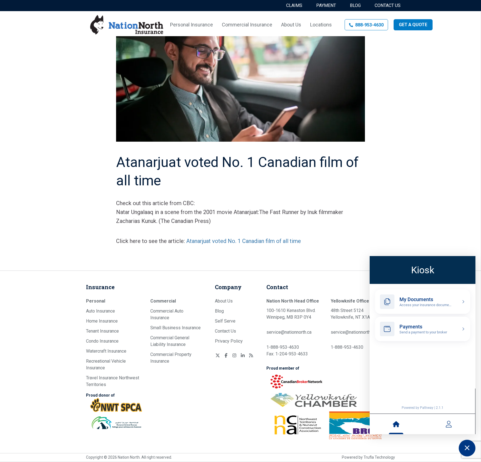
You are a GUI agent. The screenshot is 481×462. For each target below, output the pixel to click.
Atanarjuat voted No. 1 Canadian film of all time (243, 241)
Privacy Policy (229, 341)
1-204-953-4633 (291, 354)
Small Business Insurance (175, 327)
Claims (294, 5)
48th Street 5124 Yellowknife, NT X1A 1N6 (355, 314)
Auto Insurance (100, 311)
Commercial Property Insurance (171, 358)
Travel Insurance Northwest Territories (112, 381)
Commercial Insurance (247, 25)
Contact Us (388, 5)
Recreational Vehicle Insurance (106, 364)
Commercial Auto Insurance (166, 314)
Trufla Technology (379, 457)
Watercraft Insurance (106, 351)
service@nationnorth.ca (288, 332)
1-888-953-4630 (282, 347)
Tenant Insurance (102, 331)
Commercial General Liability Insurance (169, 341)
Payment (326, 5)
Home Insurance (102, 321)
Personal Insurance (191, 25)
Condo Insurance (102, 341)
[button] (366, 24)
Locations (321, 25)
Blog (355, 5)
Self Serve (225, 321)
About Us (291, 25)
